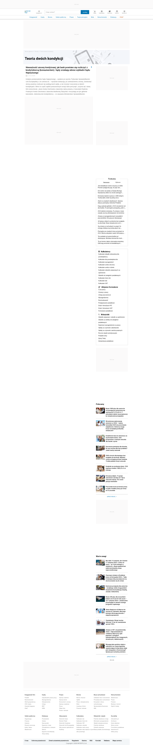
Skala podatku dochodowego (102, 729)
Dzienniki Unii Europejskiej (66, 725)
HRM (43, 708)
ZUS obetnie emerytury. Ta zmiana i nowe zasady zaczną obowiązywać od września (111, 212)
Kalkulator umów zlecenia (106, 265)
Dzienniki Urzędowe (64, 723)
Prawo (72, 17)
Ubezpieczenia (46, 702)
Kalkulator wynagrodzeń (106, 262)
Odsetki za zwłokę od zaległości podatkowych (108, 321)
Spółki (78, 699)
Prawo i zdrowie (63, 710)
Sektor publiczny (61, 17)
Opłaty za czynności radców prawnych (110, 330)
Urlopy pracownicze (104, 295)
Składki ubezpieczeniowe (101, 723)
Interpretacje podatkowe (105, 341)
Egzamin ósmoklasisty (48, 731)
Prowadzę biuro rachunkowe (102, 699)
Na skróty (114, 716)
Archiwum (114, 721)
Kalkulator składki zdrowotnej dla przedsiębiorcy (108, 255)
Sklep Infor (62, 708)
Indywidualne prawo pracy (49, 697)
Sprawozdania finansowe (101, 706)
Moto (92, 17)
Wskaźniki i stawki (99, 716)
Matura (44, 729)
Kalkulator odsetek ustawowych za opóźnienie (109, 271)
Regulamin (75, 740)
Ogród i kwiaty (115, 706)
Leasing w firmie (81, 706)
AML (95, 708)
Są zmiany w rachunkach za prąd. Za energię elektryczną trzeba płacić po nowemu (109, 227)
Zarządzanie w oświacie (48, 727)
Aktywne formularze (109, 287)
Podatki (27, 697)
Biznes (50, 17)
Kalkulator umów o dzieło (106, 267)
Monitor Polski (63, 721)
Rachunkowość (103, 300)
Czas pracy (101, 289)
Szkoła (44, 721)
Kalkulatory (105, 251)
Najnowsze (106, 182)
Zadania (27, 723)
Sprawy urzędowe (64, 704)
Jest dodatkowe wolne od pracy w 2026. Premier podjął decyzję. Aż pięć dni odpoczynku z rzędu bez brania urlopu (110, 187)
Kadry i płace (28, 727)
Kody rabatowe (115, 723)
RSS (91, 740)
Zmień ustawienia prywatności (59, 740)
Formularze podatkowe (105, 311)
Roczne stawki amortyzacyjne (107, 333)
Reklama (107, 740)
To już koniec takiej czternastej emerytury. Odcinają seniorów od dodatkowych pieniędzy (111, 242)
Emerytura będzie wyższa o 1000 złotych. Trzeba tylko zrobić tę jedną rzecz (111, 197)
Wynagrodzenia (103, 297)
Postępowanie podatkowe (106, 303)
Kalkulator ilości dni (104, 278)
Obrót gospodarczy (30, 702)
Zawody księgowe (30, 706)
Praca (61, 706)
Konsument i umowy (65, 702)
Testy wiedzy (45, 733)
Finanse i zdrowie (81, 708)
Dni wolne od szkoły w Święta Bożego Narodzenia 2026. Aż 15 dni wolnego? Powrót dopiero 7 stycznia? (110, 192)
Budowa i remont (116, 704)
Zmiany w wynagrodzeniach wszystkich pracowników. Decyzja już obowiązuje (110, 217)
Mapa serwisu (117, 740)
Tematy (37, 51)
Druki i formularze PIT (105, 305)
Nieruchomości (102, 17)
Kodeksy (61, 729)
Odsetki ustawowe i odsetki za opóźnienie (111, 317)
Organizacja (28, 719)
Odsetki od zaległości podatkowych (109, 275)
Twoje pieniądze (82, 17)
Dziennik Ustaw (63, 719)
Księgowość (33, 17)
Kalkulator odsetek (81, 725)
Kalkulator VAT (103, 283)
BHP (43, 706)
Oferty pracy (114, 731)
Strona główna (29, 51)
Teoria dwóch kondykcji (46, 51)
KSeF (121, 17)
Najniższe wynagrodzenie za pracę (109, 325)
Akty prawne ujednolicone (66, 727)
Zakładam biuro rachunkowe (102, 697)
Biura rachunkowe (99, 695)
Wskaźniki (105, 314)
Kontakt (98, 740)
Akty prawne (63, 716)
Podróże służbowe (99, 725)
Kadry (42, 17)
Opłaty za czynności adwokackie (108, 327)
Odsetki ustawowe (99, 727)
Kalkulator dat (102, 280)
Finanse (113, 702)
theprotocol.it (114, 729)
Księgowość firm (30, 695)
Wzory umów (114, 725)
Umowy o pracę (103, 292)
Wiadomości (114, 697)
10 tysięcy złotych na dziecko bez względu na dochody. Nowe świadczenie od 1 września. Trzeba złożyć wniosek (111, 222)
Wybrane (118, 182)
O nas (26, 740)
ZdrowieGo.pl (115, 719)
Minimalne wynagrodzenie (101, 721)
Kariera (84, 740)
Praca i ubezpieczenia (82, 702)
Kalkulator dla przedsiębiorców (108, 259)
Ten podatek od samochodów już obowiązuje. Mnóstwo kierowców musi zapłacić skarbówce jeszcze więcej (110, 237)
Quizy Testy (102, 338)
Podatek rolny (102, 335)
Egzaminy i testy (46, 725)
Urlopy (44, 704)
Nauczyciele (45, 723)
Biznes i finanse (80, 697)
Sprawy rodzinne (64, 697)
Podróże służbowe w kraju (101, 719)
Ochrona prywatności (39, 740)
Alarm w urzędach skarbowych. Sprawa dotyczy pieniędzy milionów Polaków (110, 202)
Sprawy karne (63, 699)
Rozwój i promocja (30, 725)
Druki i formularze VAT (105, 308)
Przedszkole (45, 719)
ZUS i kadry (28, 704)
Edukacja (113, 17)
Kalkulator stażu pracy (82, 727)
